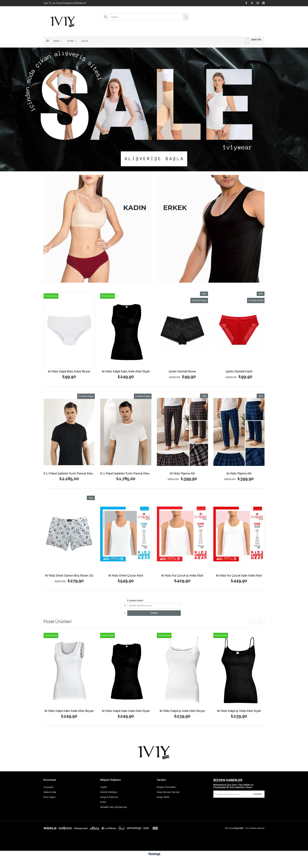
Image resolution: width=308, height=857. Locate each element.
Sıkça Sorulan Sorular (168, 792)
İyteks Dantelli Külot (84, 371)
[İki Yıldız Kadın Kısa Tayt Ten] (253, 330)
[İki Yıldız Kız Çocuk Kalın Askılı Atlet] (126, 534)
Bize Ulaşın (49, 797)
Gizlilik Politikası (108, 792)
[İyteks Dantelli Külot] (84, 330)
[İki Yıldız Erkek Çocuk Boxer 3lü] (182, 534)
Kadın (56, 41)
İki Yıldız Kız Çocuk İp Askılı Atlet (69, 575)
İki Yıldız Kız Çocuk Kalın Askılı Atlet (126, 575)
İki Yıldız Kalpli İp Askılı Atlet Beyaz (69, 711)
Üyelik (103, 787)
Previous (12, 111)
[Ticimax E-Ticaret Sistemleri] (154, 854)
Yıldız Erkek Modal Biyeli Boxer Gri (213, 473)
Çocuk (84, 41)
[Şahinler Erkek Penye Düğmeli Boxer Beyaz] (239, 669)
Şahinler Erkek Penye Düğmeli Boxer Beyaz (239, 711)
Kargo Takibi (163, 797)
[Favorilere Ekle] (84, 336)
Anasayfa (48, 41)
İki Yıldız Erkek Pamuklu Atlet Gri (182, 711)
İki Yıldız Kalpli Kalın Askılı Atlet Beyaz (197, 371)
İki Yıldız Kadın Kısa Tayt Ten (253, 371)
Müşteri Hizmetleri (166, 787)
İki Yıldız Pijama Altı (44, 473)
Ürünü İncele (96, 336)
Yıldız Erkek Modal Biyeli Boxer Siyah (157, 473)
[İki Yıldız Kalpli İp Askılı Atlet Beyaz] (69, 669)
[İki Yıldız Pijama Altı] (44, 432)
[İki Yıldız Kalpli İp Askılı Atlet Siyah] (126, 669)
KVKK (103, 802)
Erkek (70, 41)
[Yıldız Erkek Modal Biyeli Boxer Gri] (214, 432)
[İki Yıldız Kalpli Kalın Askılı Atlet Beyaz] (197, 330)
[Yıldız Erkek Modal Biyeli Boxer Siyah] (157, 432)
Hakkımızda (49, 792)
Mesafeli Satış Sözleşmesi (113, 807)
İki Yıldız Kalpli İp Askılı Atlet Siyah (126, 711)
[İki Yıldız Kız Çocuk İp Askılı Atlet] (69, 534)
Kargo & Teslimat (109, 797)
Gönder (154, 613)
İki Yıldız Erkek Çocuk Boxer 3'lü (182, 575)
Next (295, 111)
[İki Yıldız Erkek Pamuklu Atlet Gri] (182, 669)
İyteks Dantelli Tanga (141, 371)
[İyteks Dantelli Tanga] (140, 330)
